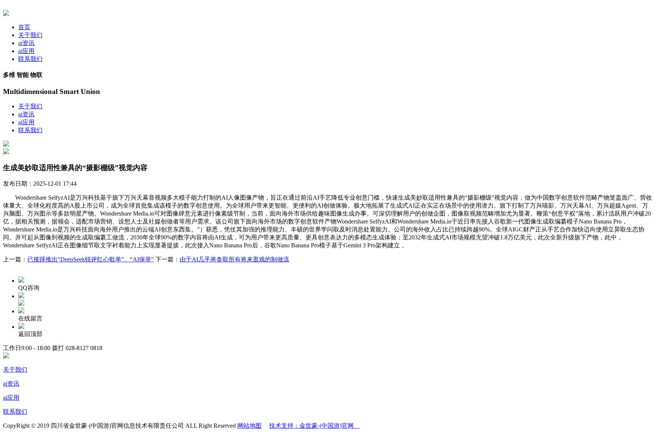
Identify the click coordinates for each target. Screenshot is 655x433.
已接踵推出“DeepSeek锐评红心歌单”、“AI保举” (90, 259)
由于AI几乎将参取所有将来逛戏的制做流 (234, 259)
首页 (24, 27)
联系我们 (30, 59)
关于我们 (30, 35)
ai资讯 (26, 43)
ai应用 (26, 51)
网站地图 (249, 425)
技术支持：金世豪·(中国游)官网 (314, 425)
